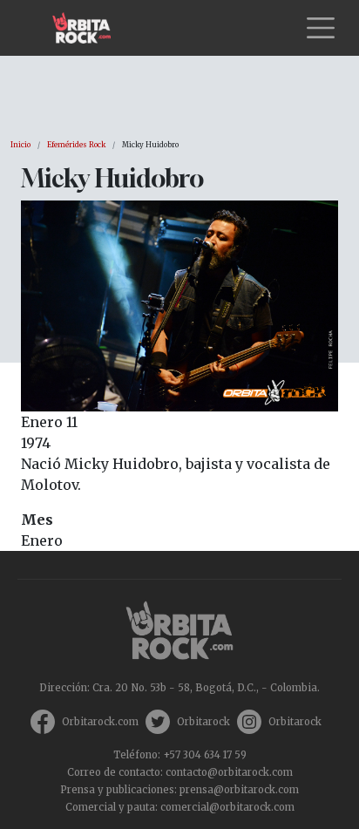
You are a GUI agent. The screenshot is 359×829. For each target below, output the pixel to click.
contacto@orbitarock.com (229, 772)
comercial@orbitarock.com (227, 807)
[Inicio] (88, 28)
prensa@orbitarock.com (239, 790)
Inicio (20, 144)
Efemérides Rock (76, 144)
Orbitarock (203, 722)
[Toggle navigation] (321, 28)
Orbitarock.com (100, 722)
